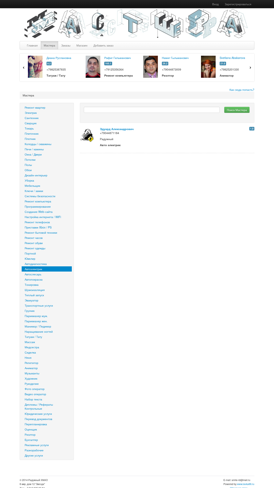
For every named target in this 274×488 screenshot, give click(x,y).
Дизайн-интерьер (36, 175)
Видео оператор (35, 394)
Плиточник (32, 133)
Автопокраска (34, 279)
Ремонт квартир (35, 107)
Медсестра (32, 347)
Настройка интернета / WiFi (43, 217)
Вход (215, 4)
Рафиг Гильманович (117, 58)
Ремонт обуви (34, 243)
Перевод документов (38, 419)
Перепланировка (36, 424)
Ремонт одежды (35, 248)
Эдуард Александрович (117, 129)
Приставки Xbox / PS (38, 227)
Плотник (30, 139)
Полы (28, 165)
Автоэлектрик (33, 269)
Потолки (30, 160)
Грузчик (30, 311)
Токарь (29, 128)
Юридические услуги (38, 414)
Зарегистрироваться (238, 4)
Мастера (49, 45)
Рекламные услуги (37, 445)
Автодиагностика (36, 264)
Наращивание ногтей (39, 331)
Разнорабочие (34, 450)
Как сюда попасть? (241, 90)
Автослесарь (33, 274)
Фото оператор (35, 389)
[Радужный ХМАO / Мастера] (134, 24)
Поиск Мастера (237, 110)
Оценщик (31, 429)
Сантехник (32, 118)
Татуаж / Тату (33, 337)
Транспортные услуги (39, 305)
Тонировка (32, 285)
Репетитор (31, 363)
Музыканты (32, 373)
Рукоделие (32, 384)
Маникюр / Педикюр (38, 326)
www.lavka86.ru (245, 484)
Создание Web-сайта (39, 212)
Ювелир (30, 259)
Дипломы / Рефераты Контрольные (39, 406)
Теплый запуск (34, 295)
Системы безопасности (40, 196)
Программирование (38, 206)
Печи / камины (34, 149)
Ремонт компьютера (38, 201)
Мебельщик (32, 186)
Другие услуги (34, 455)
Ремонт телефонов (37, 222)
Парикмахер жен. (36, 321)
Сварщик (31, 123)
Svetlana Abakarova (232, 58)
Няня (28, 358)
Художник (31, 378)
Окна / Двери (33, 154)
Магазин (81, 45)
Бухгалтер (31, 440)
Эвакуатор (31, 300)
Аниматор (31, 368)
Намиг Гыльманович (175, 58)
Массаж (30, 342)
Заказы (65, 45)
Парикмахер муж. (36, 316)
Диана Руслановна (59, 58)
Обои (28, 170)
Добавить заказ (103, 45)
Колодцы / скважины (38, 144)
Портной (30, 253)
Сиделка (30, 352)
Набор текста (33, 399)
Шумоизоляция (35, 290)
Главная (32, 45)
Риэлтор (30, 434)
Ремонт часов (34, 238)
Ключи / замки (34, 191)
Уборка (29, 180)
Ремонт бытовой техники (41, 232)
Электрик (31, 113)
